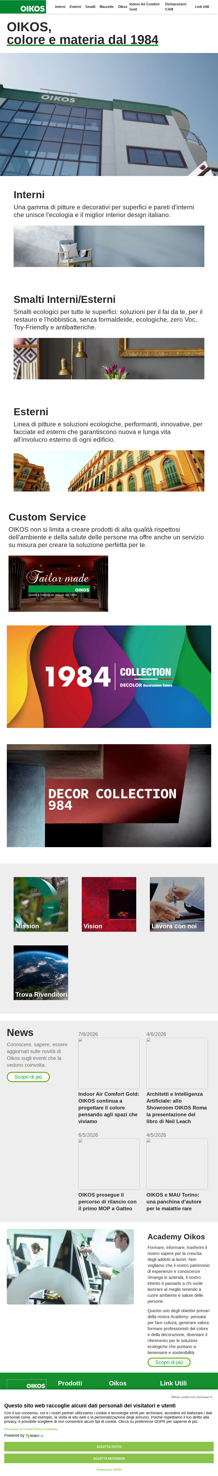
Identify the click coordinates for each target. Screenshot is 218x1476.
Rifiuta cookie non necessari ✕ (192, 1397)
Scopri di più (28, 1077)
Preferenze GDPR (109, 1469)
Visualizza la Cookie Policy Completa (31, 1429)
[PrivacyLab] (33, 1435)
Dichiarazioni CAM (175, 6)
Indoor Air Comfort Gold (144, 6)
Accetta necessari (109, 1458)
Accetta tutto (109, 1446)
